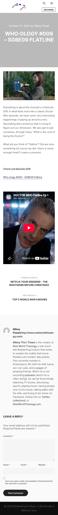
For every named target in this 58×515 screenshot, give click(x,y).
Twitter (46, 396)
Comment (8, 436)
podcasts (30, 375)
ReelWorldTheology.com (27, 404)
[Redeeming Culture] (19, 6)
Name (6, 465)
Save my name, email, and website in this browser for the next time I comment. (29, 482)
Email (24, 465)
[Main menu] (52, 3)
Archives (49, 10)
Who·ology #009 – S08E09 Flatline (22, 177)
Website (41, 465)
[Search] (44, 3)
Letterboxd (19, 400)
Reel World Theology (25, 346)
